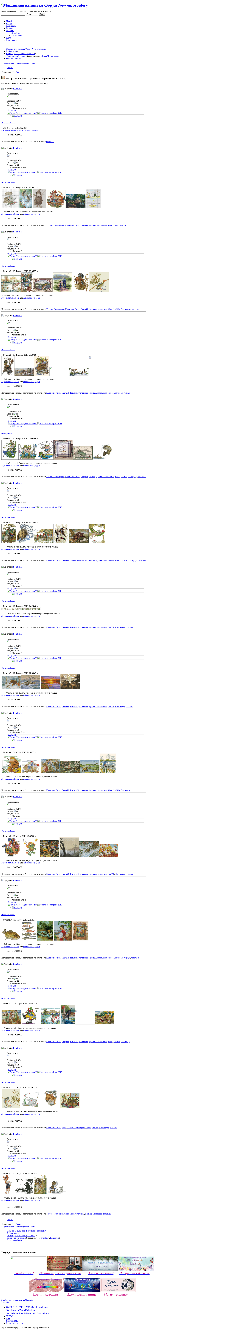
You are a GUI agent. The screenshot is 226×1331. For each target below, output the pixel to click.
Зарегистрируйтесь (10, 214)
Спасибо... (5, 1302)
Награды (12, 110)
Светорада (118, 225)
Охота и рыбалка (8, 123)
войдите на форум (31, 214)
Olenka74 (45, 56)
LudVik (117, 309)
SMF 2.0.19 (11, 1307)
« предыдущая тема (10, 63)
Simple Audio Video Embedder (20, 1310)
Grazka (92, 477)
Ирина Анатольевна (98, 225)
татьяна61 (79, 1214)
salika (64, 1128)
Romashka (54, 56)
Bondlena (17, 89)
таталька (127, 225)
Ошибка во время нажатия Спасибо (17, 1300)
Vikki (110, 225)
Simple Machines (39, 1307)
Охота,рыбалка (7, 434)
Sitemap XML (12, 1321)
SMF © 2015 (24, 1307)
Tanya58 (84, 225)
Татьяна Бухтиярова (55, 225)
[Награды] (17, 116)
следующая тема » (27, 63)
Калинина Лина (72, 225)
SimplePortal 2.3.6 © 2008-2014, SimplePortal (27, 1313)
